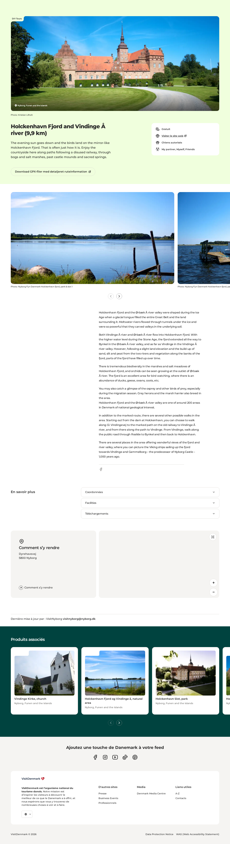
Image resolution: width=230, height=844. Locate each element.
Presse (102, 793)
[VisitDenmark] (33, 778)
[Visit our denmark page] (95, 757)
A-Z (177, 793)
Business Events (108, 798)
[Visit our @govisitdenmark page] (125, 757)
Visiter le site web (172, 135)
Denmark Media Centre (151, 793)
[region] (159, 564)
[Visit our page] (105, 757)
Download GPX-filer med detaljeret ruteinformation (51, 171)
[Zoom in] (213, 583)
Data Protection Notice (159, 834)
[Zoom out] (213, 592)
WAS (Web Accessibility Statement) (197, 834)
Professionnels (107, 802)
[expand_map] (213, 537)
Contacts (180, 798)
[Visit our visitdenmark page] (115, 757)
